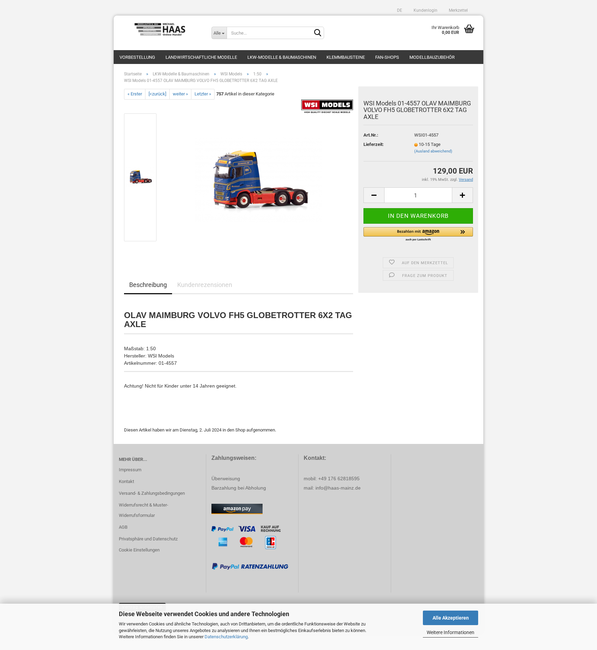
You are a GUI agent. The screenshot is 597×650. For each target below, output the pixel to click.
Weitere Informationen (450, 632)
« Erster (134, 93)
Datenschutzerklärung (226, 636)
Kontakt (126, 481)
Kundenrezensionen (204, 284)
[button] (418, 234)
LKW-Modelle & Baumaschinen (281, 57)
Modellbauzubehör (432, 57)
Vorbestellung (137, 57)
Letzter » (203, 93)
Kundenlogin (425, 10)
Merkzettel (458, 10)
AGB (123, 527)
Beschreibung (148, 284)
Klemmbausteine (345, 57)
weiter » (180, 93)
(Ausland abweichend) (433, 151)
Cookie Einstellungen (139, 549)
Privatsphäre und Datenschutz (148, 538)
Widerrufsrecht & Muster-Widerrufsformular (143, 510)
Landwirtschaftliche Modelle (201, 57)
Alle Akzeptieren (451, 618)
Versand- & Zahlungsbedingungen (152, 493)
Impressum (130, 469)
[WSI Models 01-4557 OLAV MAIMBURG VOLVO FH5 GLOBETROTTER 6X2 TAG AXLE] (258, 176)
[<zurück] (157, 93)
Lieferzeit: (373, 144)
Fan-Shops (387, 57)
